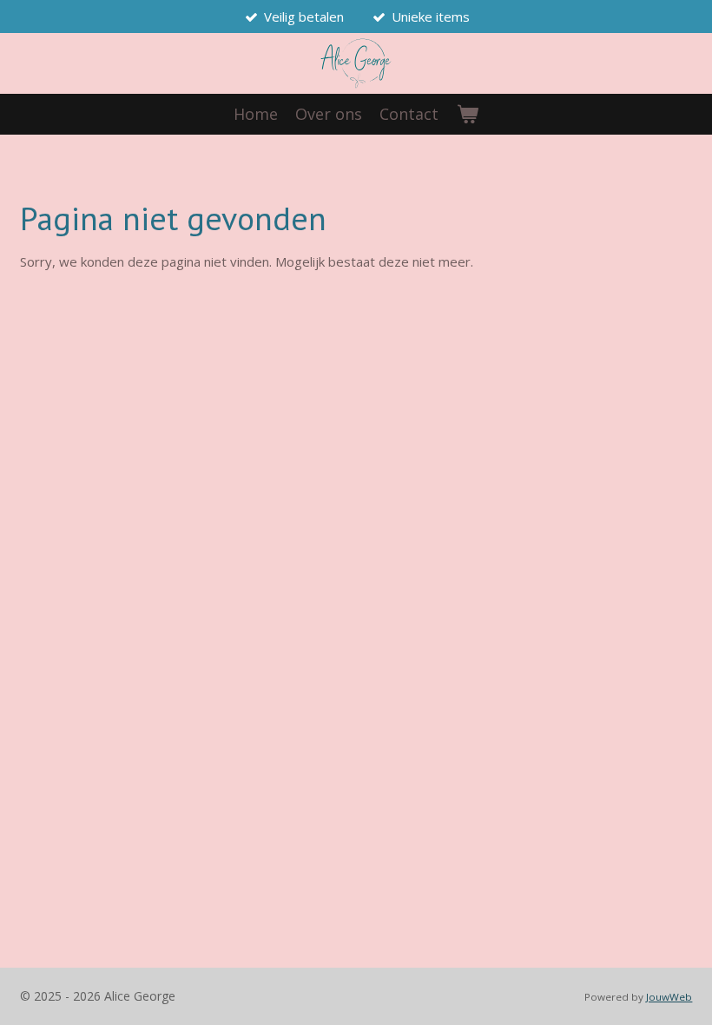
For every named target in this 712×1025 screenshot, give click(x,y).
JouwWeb (669, 996)
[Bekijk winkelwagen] (466, 114)
